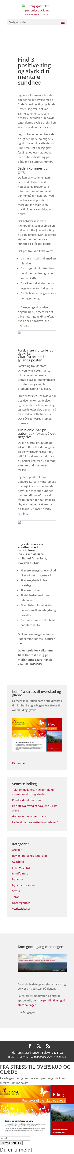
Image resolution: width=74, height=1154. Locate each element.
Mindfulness (20, 873)
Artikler (17, 850)
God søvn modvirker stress (29, 816)
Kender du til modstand (27, 800)
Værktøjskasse (21, 908)
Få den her (19, 763)
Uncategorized (21, 903)
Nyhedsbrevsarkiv (23, 885)
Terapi (16, 897)
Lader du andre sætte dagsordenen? (35, 822)
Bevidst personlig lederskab (30, 855)
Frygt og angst (21, 867)
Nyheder (17, 879)
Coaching (18, 861)
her (20, 643)
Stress (16, 891)
